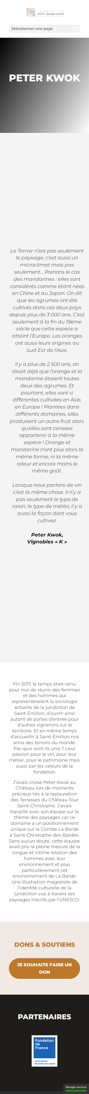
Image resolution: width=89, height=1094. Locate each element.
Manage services (76, 1087)
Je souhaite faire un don (44, 968)
